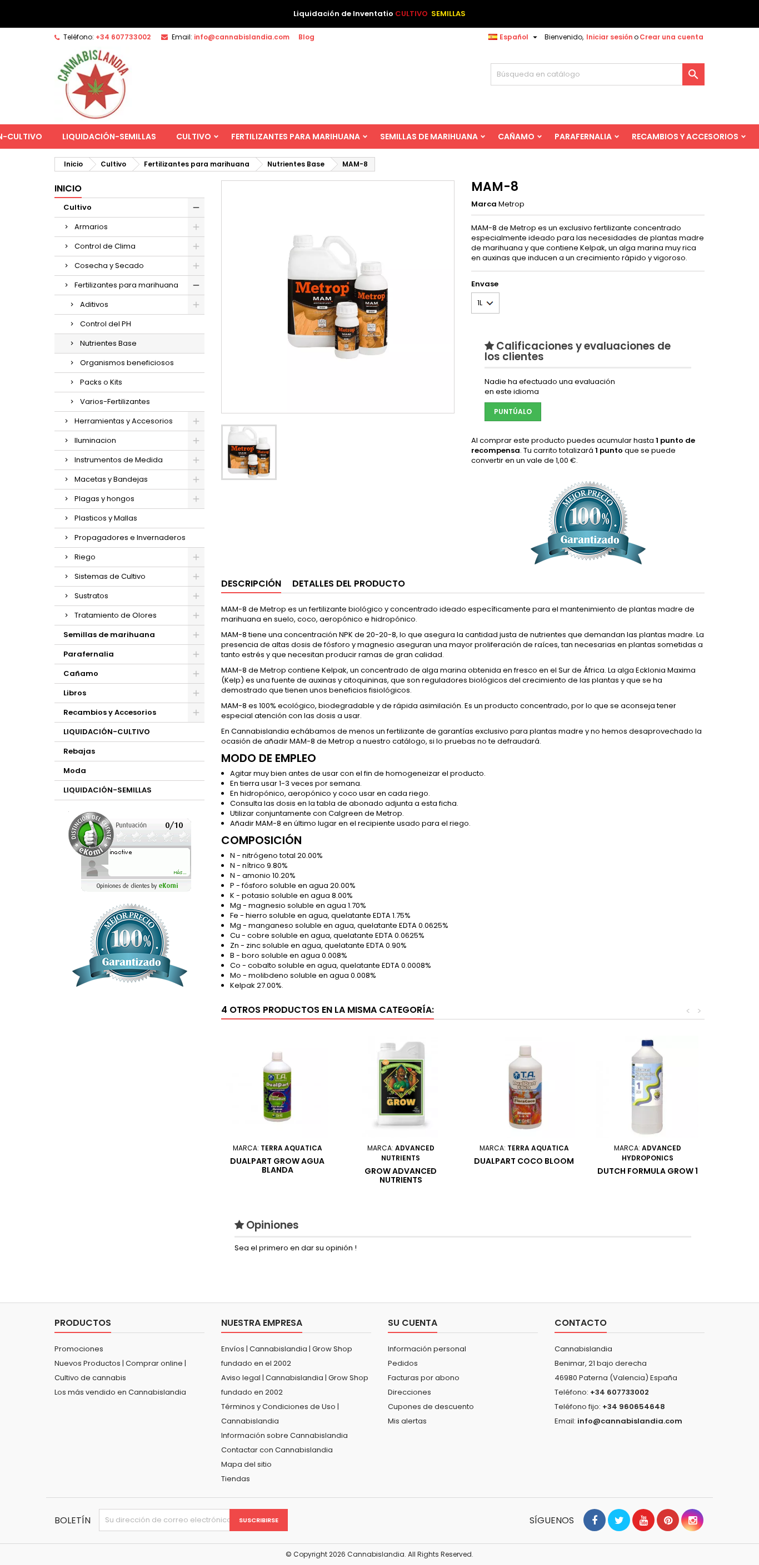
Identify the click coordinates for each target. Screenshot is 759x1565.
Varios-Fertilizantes (115, 401)
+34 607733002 (123, 37)
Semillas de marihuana (429, 136)
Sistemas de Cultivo (110, 576)
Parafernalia (583, 136)
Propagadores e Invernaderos (130, 537)
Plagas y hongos (104, 498)
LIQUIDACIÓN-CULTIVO (106, 731)
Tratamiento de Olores (115, 615)
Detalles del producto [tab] (348, 583)
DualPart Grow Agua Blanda (277, 1165)
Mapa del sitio (246, 1464)
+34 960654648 (633, 1406)
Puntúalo (513, 411)
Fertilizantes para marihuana (295, 136)
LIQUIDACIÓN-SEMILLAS (109, 136)
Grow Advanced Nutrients (400, 1175)
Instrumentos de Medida (118, 460)
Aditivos (94, 304)
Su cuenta (412, 1322)
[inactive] (130, 851)
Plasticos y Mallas (105, 518)
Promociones (78, 1349)
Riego (85, 557)
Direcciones (409, 1392)
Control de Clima (105, 246)
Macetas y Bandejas (111, 479)
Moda (74, 770)
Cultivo (193, 136)
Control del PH (105, 324)
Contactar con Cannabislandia (277, 1450)
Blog (306, 37)
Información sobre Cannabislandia (284, 1435)
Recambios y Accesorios (685, 136)
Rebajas (79, 751)
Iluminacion (95, 440)
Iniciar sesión (609, 37)
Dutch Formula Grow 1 (647, 1171)
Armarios (91, 226)
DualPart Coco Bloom (524, 1161)
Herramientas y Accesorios (123, 421)
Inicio (68, 188)
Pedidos (403, 1363)
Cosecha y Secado (109, 265)
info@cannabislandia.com (241, 37)
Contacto (581, 1322)
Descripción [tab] (251, 583)
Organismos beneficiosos (127, 362)
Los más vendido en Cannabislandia (120, 1392)
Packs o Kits (101, 382)
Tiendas (235, 1478)
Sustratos (91, 595)
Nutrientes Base (108, 343)
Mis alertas (407, 1421)
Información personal (427, 1349)
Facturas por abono (424, 1377)
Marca (484, 204)
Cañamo (516, 136)
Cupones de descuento (431, 1406)
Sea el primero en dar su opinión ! (295, 1248)
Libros (74, 693)
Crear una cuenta (671, 37)
